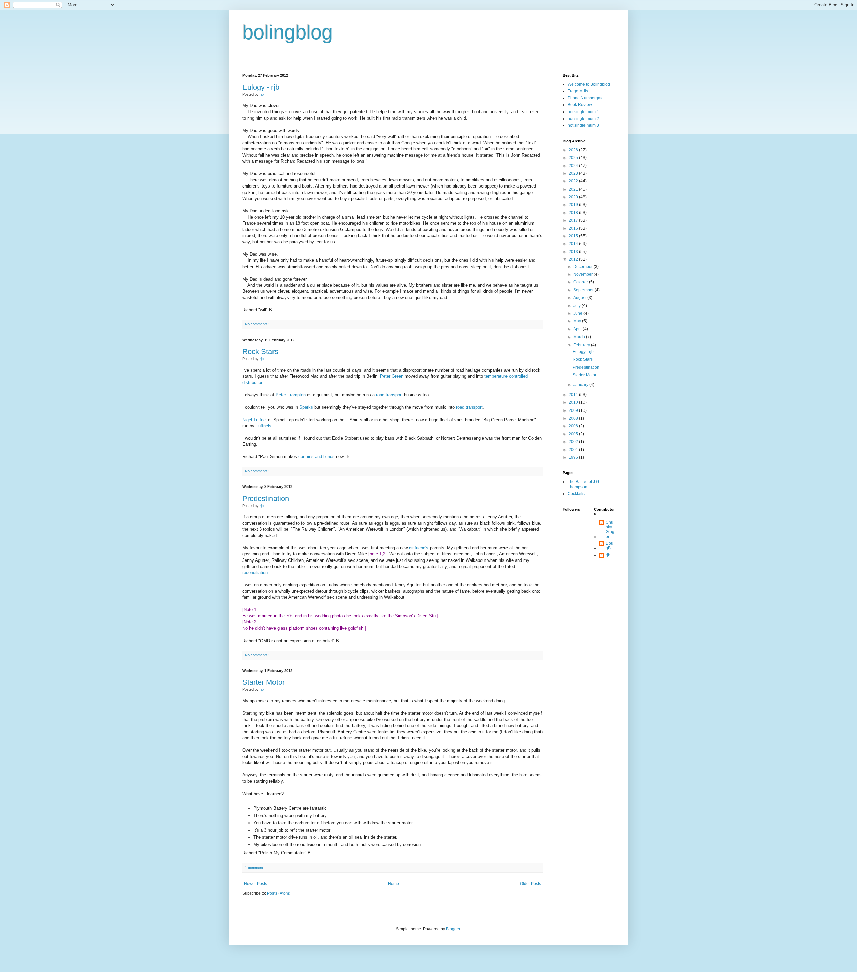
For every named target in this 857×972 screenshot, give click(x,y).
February (582, 345)
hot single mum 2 (583, 118)
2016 (574, 228)
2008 (574, 418)
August (580, 297)
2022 (574, 181)
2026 (574, 150)
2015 (574, 236)
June (578, 313)
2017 (574, 220)
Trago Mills (578, 91)
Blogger (453, 929)
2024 (574, 165)
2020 (574, 197)
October (581, 282)
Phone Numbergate (586, 98)
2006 (574, 426)
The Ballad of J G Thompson (583, 484)
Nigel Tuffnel (254, 419)
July (577, 305)
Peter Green (391, 376)
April (578, 329)
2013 (574, 251)
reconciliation (255, 572)
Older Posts (530, 883)
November (583, 274)
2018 (574, 212)
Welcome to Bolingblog (589, 84)
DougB (609, 545)
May (577, 321)
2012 (574, 259)
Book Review (580, 104)
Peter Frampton (291, 394)
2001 (574, 449)
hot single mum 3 (583, 125)
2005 (574, 434)
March (579, 336)
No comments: (257, 324)
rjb (608, 555)
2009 (574, 410)
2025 (574, 157)
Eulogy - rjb (260, 87)
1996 (574, 457)
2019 (574, 204)
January (581, 384)
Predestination (265, 498)
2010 (574, 402)
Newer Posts (255, 883)
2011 (574, 394)
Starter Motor (263, 682)
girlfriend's (418, 547)
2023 (574, 173)
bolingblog (287, 32)
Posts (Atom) (278, 893)
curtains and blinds (316, 456)
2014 (574, 243)
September (584, 290)
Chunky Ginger (610, 529)
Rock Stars (260, 351)
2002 (574, 441)
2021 (574, 189)
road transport (389, 394)
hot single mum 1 (583, 111)
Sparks (306, 407)
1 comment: (254, 868)
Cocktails (576, 493)
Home (393, 883)
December (583, 266)
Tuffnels (263, 425)
